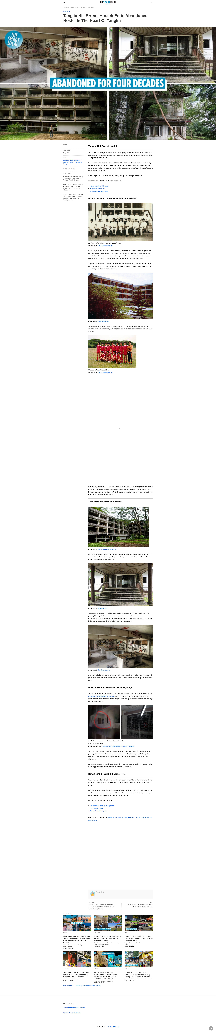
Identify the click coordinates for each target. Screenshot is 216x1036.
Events (65, 932)
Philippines (82, 1007)
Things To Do (74, 7)
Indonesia (66, 1012)
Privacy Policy (96, 985)
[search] (152, 3)
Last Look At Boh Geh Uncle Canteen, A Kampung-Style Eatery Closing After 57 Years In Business (137, 975)
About (64, 985)
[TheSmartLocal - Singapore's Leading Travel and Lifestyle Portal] (108, 2)
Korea (78, 1012)
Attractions (90, 7)
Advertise (69, 985)
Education (97, 932)
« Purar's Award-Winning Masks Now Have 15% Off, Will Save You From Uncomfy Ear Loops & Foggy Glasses (101, 907)
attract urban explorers (96, 696)
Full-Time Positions (88, 985)
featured (65, 162)
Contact (74, 985)
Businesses (128, 968)
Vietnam (71, 1012)
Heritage (66, 968)
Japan (75, 1012)
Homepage (66, 7)
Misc (126, 932)
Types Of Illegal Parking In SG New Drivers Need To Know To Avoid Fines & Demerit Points (139, 938)
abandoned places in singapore (71, 160)
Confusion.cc (92, 820)
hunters (111, 696)
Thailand (76, 1007)
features (72, 162)
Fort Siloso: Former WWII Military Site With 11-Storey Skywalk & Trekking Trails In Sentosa (73, 178)
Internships (79, 985)
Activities (82, 7)
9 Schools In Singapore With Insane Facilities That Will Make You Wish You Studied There (107, 938)
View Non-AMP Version (113, 1027)
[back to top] (211, 1028)
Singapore (66, 1007)
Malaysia (71, 1007)
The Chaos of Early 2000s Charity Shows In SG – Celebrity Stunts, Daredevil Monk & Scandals (76, 975)
